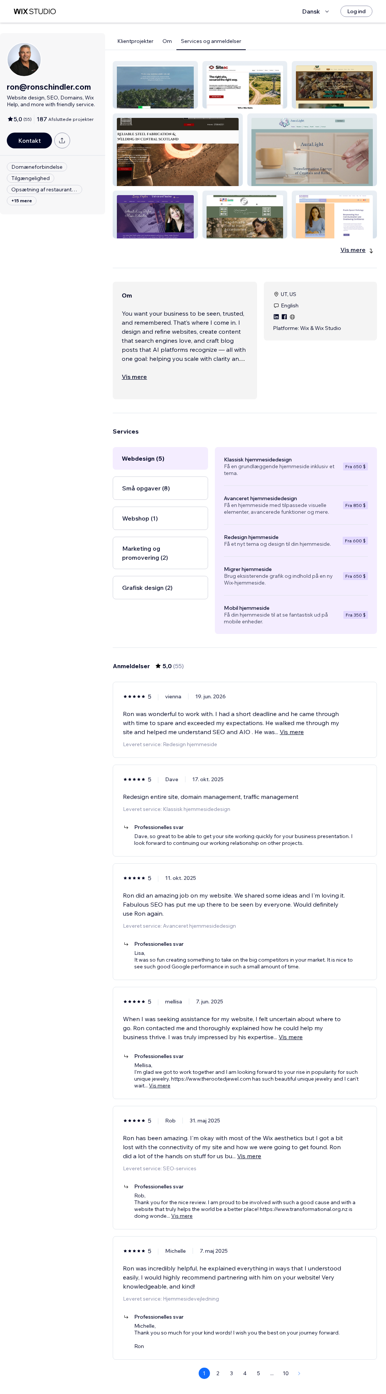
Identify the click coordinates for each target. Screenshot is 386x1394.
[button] (155, 84)
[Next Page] (299, 1373)
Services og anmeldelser (211, 41)
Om (167, 41)
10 (286, 1373)
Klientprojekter (135, 41)
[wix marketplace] (35, 11)
